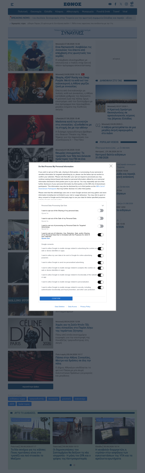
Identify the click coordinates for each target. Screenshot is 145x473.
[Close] (112, 167)
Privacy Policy (85, 306)
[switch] (101, 210)
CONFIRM (56, 298)
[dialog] (72, 236)
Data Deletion (60, 306)
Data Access (72, 306)
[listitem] (72, 205)
